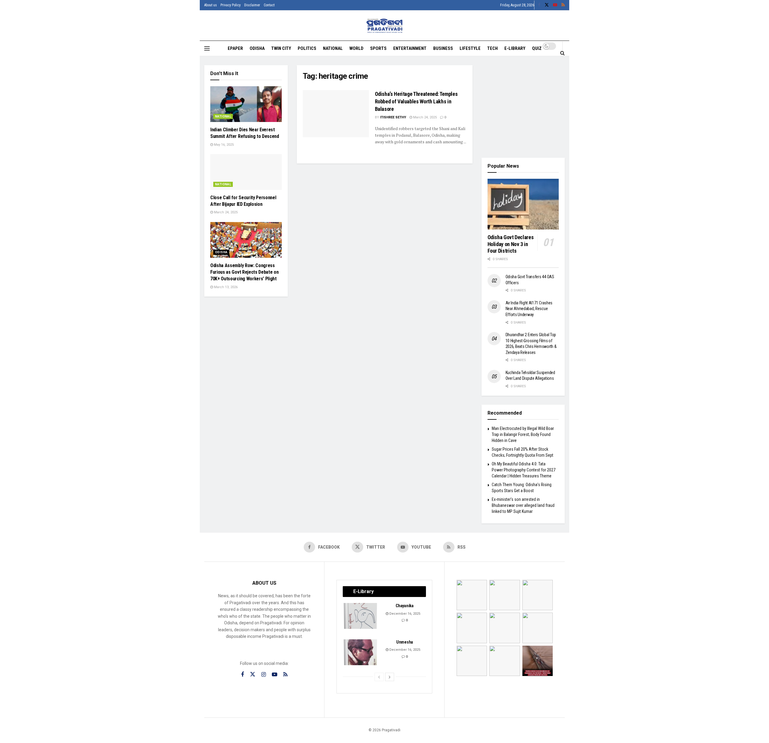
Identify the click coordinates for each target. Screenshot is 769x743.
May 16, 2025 (223, 145)
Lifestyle (470, 48)
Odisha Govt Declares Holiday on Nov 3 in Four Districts (511, 244)
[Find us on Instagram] (263, 674)
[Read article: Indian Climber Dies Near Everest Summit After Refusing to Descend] (246, 104)
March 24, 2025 (424, 117)
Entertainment (410, 48)
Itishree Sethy (393, 117)
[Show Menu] (207, 48)
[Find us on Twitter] (547, 5)
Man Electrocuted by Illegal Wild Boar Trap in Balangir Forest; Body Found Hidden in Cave (523, 434)
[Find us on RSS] (563, 5)
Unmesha (404, 642)
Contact (269, 5)
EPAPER (235, 48)
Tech (492, 48)
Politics (307, 48)
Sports (378, 48)
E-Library (514, 48)
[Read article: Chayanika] (361, 616)
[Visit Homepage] (384, 25)
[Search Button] (562, 52)
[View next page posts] (389, 677)
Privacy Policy (230, 5)
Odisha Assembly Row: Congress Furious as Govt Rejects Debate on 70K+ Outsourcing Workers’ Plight (244, 272)
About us (210, 5)
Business (443, 48)
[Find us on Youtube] (555, 5)
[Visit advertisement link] (523, 107)
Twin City (281, 48)
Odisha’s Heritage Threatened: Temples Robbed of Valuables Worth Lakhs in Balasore (416, 101)
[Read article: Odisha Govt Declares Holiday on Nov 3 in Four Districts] (523, 204)
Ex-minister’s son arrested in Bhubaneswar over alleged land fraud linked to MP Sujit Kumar (523, 505)
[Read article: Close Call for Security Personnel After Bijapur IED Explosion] (246, 172)
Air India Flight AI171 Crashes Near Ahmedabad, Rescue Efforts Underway (529, 308)
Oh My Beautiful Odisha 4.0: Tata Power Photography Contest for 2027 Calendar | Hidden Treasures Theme (523, 469)
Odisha (257, 48)
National (333, 48)
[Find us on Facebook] (539, 5)
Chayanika (404, 605)
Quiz (537, 48)
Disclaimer (252, 5)
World (356, 48)
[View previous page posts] (379, 677)
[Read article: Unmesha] (361, 652)
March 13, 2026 (225, 287)
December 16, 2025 (404, 614)
